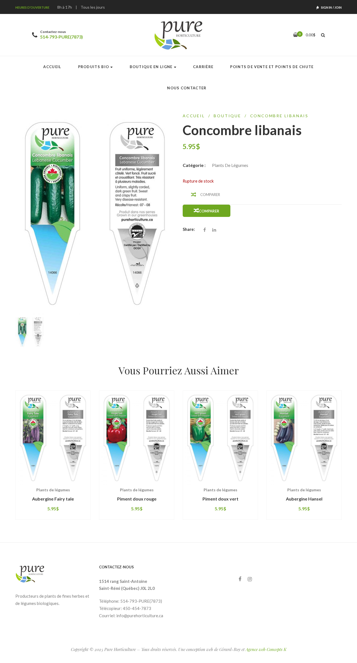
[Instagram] (250, 579)
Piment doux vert (220, 498)
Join (338, 7)
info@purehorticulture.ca (139, 615)
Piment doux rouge (136, 498)
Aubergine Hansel (304, 498)
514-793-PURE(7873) (61, 36)
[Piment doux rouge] (136, 438)
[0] (295, 34)
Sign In (326, 7)
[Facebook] (239, 579)
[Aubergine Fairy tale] (53, 438)
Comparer (210, 194)
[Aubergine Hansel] (304, 438)
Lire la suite (35, 485)
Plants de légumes (230, 165)
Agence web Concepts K (266, 649)
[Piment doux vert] (220, 438)
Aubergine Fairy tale (53, 498)
